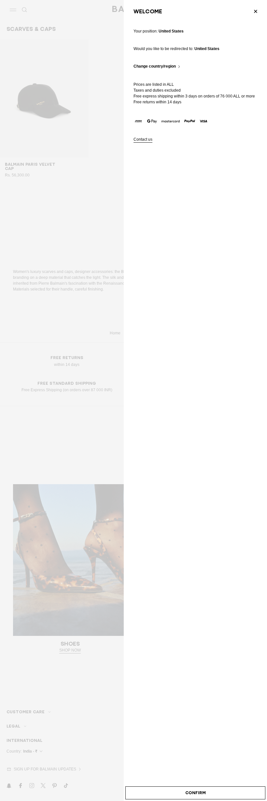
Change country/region (155, 66)
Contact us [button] (143, 139)
